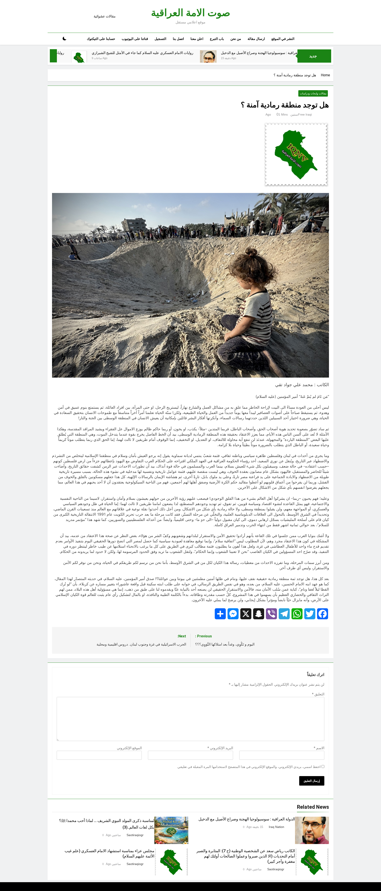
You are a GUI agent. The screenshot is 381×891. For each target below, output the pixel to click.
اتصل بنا (178, 39)
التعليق (318, 694)
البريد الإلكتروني (220, 748)
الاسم (319, 748)
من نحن (235, 39)
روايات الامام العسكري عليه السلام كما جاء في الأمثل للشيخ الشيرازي (190, 53)
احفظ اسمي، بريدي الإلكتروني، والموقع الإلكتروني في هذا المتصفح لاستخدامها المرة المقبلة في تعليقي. (249, 767)
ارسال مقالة (256, 39)
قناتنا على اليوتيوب (135, 39)
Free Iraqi (305, 114)
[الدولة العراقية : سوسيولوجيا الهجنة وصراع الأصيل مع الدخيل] (256, 61)
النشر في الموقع (282, 39)
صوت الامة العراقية (190, 13)
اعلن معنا (196, 39)
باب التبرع (217, 39)
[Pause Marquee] (53, 55)
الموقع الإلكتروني (129, 748)
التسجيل (160, 39)
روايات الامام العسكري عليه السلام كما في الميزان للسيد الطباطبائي (62, 53)
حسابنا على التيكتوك (101, 39)
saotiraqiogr (135, 835)
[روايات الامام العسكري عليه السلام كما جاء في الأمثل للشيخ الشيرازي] (126, 58)
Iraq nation (276, 827)
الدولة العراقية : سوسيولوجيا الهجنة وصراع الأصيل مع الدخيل (246, 819)
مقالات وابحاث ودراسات (313, 93)
